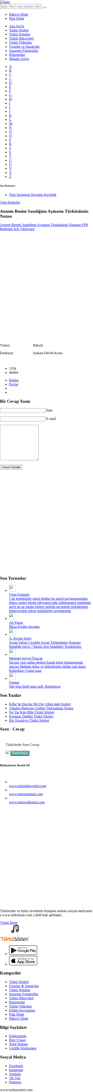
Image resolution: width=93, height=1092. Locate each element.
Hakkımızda (17, 1036)
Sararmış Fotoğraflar (23, 994)
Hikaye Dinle (18, 14)
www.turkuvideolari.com (27, 802)
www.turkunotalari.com (26, 794)
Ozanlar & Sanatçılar (24, 986)
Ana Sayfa (16, 26)
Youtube (15, 1074)
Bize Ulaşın (17, 1040)
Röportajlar (17, 55)
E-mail (51, 419)
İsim (49, 410)
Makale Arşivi (19, 59)
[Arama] (44, 7)
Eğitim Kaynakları (22, 1010)
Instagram (16, 1070)
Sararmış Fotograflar (23, 51)
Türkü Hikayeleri (21, 38)
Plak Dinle (16, 18)
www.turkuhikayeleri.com (27, 786)
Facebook (16, 1066)
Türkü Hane (8, 923)
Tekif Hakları (18, 1044)
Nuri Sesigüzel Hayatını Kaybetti (32, 195)
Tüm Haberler (10, 202)
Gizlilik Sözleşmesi (22, 1048)
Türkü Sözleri (19, 30)
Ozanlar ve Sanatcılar (24, 46)
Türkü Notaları (19, 34)
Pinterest (15, 1082)
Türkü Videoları (20, 42)
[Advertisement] (46, 283)
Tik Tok (14, 1078)
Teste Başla (20, 753)
